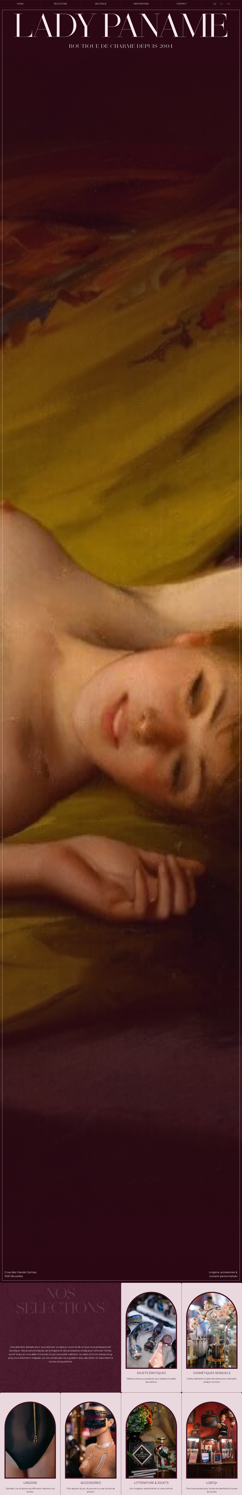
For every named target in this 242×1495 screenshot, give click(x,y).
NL (221, 4)
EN (228, 4)
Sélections (60, 4)
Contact (181, 4)
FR (214, 4)
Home (20, 4)
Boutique (100, 4)
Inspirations (141, 4)
